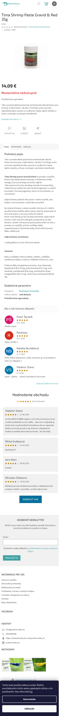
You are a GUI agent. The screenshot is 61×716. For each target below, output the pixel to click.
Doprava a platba (8, 580)
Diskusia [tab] (27, 146)
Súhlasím (29, 708)
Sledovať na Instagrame (26, 679)
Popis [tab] (6, 146)
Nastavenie (29, 699)
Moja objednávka (8, 602)
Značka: (10, 29)
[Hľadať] (39, 4)
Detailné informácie (10, 119)
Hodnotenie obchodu (30, 394)
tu (31, 691)
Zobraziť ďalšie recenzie (47, 383)
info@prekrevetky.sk (15, 629)
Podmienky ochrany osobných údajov (17, 591)
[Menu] (54, 4)
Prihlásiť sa (11, 558)
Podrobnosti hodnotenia (39, 27)
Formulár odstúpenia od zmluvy (15, 595)
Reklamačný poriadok (11, 587)
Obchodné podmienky (11, 583)
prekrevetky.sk (13, 642)
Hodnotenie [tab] (16, 146)
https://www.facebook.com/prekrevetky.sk (25, 638)
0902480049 (11, 634)
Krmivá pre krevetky (29, 291)
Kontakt (4, 598)
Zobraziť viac (31, 499)
